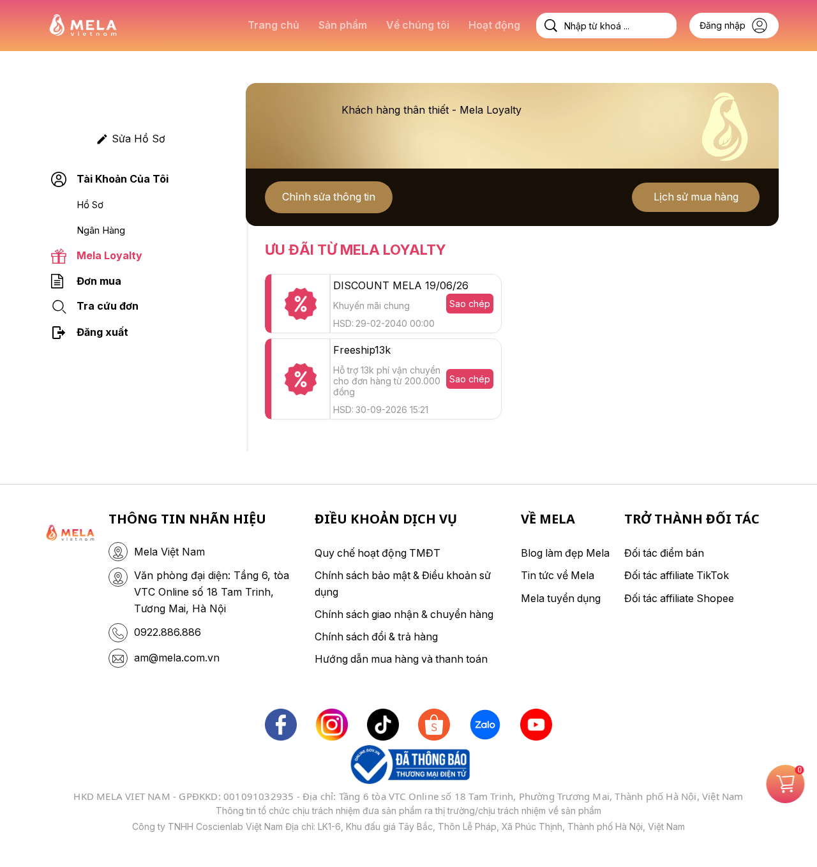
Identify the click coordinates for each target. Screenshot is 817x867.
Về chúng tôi (417, 25)
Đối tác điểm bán (664, 553)
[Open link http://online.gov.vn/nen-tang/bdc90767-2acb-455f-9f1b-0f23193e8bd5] (408, 764)
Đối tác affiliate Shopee (679, 598)
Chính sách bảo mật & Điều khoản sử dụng (403, 583)
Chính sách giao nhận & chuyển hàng (404, 614)
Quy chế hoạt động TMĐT (377, 553)
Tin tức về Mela (557, 575)
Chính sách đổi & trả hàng (376, 636)
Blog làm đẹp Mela (565, 553)
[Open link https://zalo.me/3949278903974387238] (485, 725)
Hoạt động (494, 25)
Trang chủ (273, 25)
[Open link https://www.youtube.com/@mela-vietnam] (536, 725)
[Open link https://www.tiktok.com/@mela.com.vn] (383, 725)
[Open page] (83, 25)
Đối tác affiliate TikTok (676, 575)
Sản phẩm (343, 25)
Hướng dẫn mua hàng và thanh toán (401, 658)
